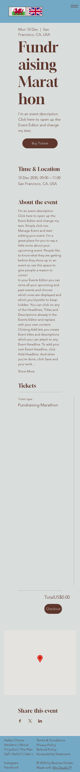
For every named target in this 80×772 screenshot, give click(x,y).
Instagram (11, 763)
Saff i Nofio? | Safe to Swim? (21, 754)
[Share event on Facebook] (20, 721)
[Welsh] (17, 11)
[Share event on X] (30, 721)
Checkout (53, 609)
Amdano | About (16, 745)
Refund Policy (46, 749)
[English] (34, 11)
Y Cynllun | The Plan (18, 749)
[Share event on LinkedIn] (40, 721)
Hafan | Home (14, 740)
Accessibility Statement (53, 754)
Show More (26, 371)
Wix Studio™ (62, 768)
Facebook (11, 767)
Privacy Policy (46, 745)
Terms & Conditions (51, 740)
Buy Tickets (40, 143)
